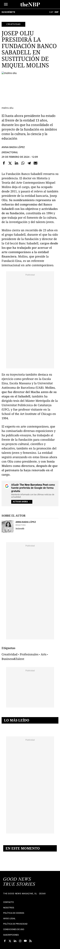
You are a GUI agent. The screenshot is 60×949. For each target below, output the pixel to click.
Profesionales (29, 654)
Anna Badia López (13, 147)
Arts (43, 654)
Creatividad (13, 24)
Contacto (8, 902)
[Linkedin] (16, 163)
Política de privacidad (15, 924)
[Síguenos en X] (10, 941)
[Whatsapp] (23, 163)
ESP (56, 12)
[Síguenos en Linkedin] (15, 941)
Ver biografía (20, 528)
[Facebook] (4, 163)
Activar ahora (20, 502)
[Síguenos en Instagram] (20, 941)
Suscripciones (11, 935)
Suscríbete (8, 12)
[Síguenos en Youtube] (25, 941)
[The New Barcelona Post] (19, 881)
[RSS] (30, 941)
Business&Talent (13, 659)
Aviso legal (9, 918)
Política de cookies (13, 913)
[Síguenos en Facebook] (4, 941)
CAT (51, 12)
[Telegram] (29, 163)
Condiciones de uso (13, 929)
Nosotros (8, 907)
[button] (6, 4)
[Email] (35, 163)
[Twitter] (10, 163)
